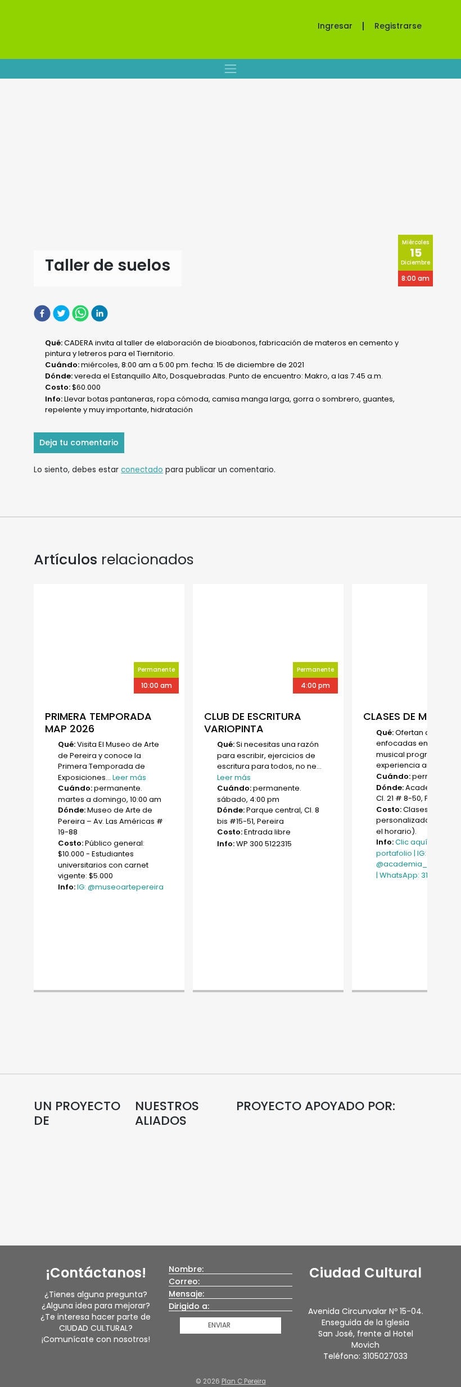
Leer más (129, 777)
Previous (28, 789)
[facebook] (43, 313)
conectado (142, 469)
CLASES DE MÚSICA (410, 716)
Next (433, 789)
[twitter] (62, 313)
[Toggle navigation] (230, 68)
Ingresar (335, 25)
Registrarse (398, 25)
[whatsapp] (81, 313)
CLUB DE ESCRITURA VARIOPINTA (252, 722)
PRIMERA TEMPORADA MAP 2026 (98, 722)
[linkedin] (100, 313)
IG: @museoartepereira (120, 887)
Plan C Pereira (244, 1381)
